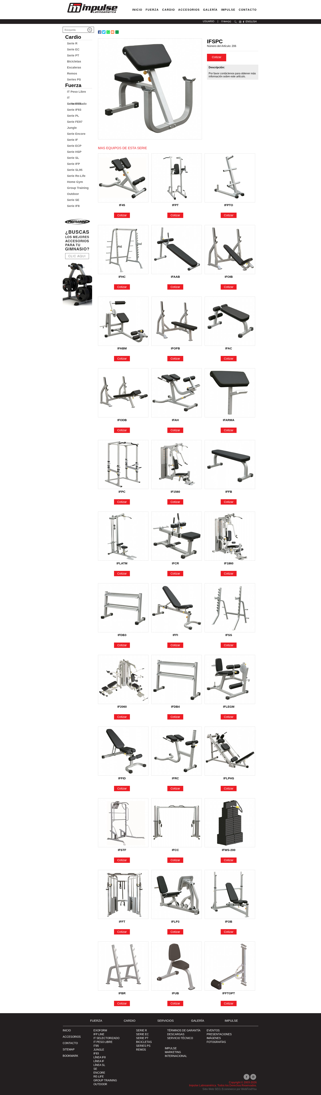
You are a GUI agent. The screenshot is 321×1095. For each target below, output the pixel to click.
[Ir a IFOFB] (176, 321)
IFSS (228, 635)
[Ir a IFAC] (230, 321)
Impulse (228, 9)
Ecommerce (229, 1089)
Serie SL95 (74, 170)
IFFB (228, 491)
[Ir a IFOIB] (230, 249)
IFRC (175, 778)
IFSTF (122, 850)
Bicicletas (74, 61)
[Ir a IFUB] (176, 966)
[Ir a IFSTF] (123, 822)
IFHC (122, 276)
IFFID (122, 778)
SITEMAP (69, 1049)
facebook (243, 22)
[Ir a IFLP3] (176, 894)
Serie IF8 (73, 206)
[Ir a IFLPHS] (230, 751)
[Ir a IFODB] (123, 392)
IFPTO (228, 205)
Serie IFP (73, 164)
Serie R (72, 43)
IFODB (122, 420)
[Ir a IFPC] (123, 464)
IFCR (175, 563)
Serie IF (72, 139)
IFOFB (175, 348)
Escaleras (74, 67)
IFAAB (175, 276)
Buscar (235, 22)
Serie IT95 (74, 103)
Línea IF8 (99, 1057)
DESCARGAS (175, 1034)
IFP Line (98, 1034)
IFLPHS (228, 778)
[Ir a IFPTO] (230, 177)
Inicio (137, 9)
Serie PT (73, 55)
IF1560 (175, 491)
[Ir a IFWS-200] (230, 822)
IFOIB (229, 276)
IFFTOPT (228, 993)
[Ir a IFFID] (123, 751)
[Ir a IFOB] (230, 894)
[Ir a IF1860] (230, 536)
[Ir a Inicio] (92, 13)
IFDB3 (122, 635)
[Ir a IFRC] (176, 751)
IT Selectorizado (77, 98)
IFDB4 (175, 706)
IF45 (122, 205)
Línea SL (99, 1065)
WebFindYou (249, 1089)
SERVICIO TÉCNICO (180, 1038)
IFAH (175, 420)
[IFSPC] (150, 88)
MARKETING (173, 1052)
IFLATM (122, 563)
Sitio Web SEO (211, 1089)
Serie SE (73, 200)
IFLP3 (175, 921)
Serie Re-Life (76, 176)
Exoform (100, 1030)
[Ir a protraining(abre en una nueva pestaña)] (77, 261)
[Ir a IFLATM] (123, 536)
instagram (240, 22)
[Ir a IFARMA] (230, 392)
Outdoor (73, 194)
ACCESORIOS (72, 1036)
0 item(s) (226, 21)
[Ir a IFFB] (230, 464)
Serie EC (73, 49)
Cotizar (216, 57)
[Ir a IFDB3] (123, 607)
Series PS (74, 79)
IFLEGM (228, 706)
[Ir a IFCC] (176, 822)
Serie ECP (74, 145)
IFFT (122, 921)
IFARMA (228, 420)
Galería (210, 9)
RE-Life (98, 1076)
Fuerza (152, 9)
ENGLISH (251, 21)
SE (95, 1068)
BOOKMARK (70, 1055)
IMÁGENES (214, 1038)
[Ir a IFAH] (176, 392)
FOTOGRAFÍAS (216, 1042)
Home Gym (75, 182)
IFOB (228, 921)
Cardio (168, 9)
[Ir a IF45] (123, 177)
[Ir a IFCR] (176, 536)
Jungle (72, 127)
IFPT (175, 205)
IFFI (175, 635)
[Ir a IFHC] (123, 249)
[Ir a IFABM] (123, 321)
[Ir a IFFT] (123, 894)
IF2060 (122, 706)
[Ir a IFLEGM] (230, 679)
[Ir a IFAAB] (176, 249)
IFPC (122, 491)
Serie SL (73, 158)
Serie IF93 (74, 109)
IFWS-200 (228, 850)
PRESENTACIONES (219, 1034)
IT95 (96, 1045)
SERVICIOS (165, 1020)
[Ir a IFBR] (123, 966)
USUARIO (208, 21)
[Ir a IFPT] (176, 177)
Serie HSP (74, 151)
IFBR (122, 993)
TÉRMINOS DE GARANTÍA (183, 1030)
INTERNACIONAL (176, 1056)
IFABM (122, 348)
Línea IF (98, 1061)
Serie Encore (76, 133)
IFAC (228, 348)
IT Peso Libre (76, 91)
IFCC (175, 850)
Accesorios (189, 9)
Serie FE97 (74, 121)
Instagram (253, 1077)
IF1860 (228, 563)
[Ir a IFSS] (230, 607)
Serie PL (73, 115)
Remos (72, 73)
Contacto (248, 9)
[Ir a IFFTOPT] (230, 966)
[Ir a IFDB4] (176, 679)
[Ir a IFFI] (176, 607)
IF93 (96, 1053)
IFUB (175, 993)
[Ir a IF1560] (176, 464)
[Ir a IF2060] (123, 679)
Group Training (78, 188)
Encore (99, 1072)
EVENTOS (213, 1030)
